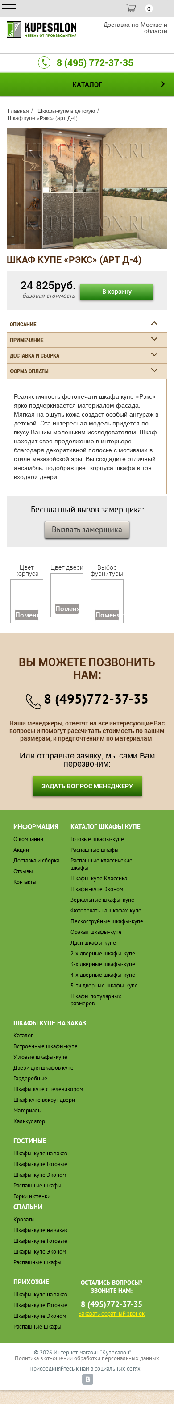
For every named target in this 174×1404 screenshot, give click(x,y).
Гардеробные (30, 1078)
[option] (87, 188)
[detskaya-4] (87, 187)
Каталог (23, 1035)
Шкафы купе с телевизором (48, 1089)
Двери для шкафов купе (43, 1067)
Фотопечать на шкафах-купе (105, 910)
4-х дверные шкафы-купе (102, 975)
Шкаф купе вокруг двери (44, 1100)
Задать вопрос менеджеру (87, 786)
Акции (21, 850)
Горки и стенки (31, 1196)
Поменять (27, 614)
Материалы (27, 1110)
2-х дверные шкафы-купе (102, 953)
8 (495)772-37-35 (96, 698)
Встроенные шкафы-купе (45, 1046)
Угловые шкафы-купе (40, 1057)
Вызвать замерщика (87, 529)
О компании (28, 839)
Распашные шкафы (94, 850)
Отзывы (23, 871)
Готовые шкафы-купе (97, 839)
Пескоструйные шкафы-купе (106, 921)
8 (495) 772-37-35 (95, 62)
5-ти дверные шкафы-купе (104, 985)
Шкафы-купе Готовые (40, 1164)
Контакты (25, 882)
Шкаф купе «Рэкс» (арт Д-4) (43, 117)
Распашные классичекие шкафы (101, 864)
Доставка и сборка (36, 860)
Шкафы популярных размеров (95, 999)
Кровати (23, 1219)
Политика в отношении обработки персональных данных (87, 1358)
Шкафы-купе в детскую (66, 110)
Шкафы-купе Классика (98, 878)
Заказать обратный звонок (112, 1313)
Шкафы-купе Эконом (96, 889)
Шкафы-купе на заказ (40, 1153)
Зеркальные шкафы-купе (102, 900)
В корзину (117, 291)
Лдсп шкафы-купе (93, 942)
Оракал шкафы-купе (96, 932)
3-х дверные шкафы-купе (102, 964)
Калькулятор (29, 1121)
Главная (18, 110)
